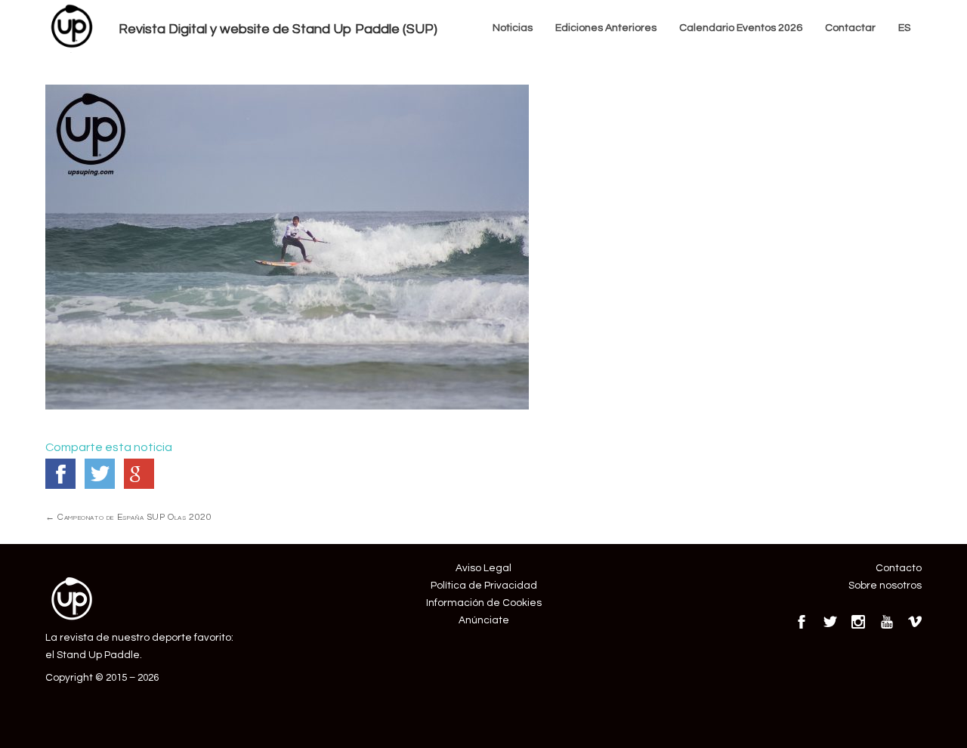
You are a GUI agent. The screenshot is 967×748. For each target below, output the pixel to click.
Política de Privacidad (484, 585)
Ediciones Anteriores (606, 28)
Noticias (513, 28)
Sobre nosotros (885, 585)
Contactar (850, 28)
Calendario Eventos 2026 (740, 28)
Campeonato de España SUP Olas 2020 (128, 516)
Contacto (899, 568)
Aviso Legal (483, 568)
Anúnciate (484, 620)
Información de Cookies (484, 603)
